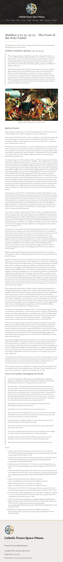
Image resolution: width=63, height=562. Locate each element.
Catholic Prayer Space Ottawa (31, 17)
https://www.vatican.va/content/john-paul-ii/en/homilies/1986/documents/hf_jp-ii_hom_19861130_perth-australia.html (30, 504)
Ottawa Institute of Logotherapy (23, 558)
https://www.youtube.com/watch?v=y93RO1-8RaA (26, 490)
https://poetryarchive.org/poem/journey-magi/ (30, 466)
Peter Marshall (15, 554)
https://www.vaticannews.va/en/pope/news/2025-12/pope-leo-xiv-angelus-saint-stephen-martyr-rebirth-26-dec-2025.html (33, 473)
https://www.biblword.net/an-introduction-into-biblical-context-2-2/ (28, 481)
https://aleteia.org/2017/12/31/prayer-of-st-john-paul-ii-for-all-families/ (28, 511)
